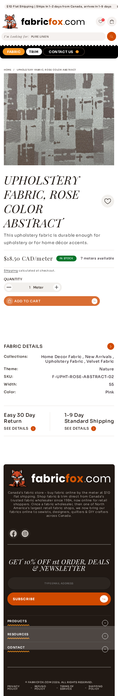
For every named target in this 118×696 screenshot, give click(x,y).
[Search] (111, 36)
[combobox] (67, 36)
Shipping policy (96, 688)
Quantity (13, 279)
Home (7, 69)
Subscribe (24, 599)
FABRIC (14, 52)
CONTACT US (61, 52)
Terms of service (67, 688)
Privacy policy (13, 688)
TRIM (33, 52)
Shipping (11, 270)
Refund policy (40, 688)
